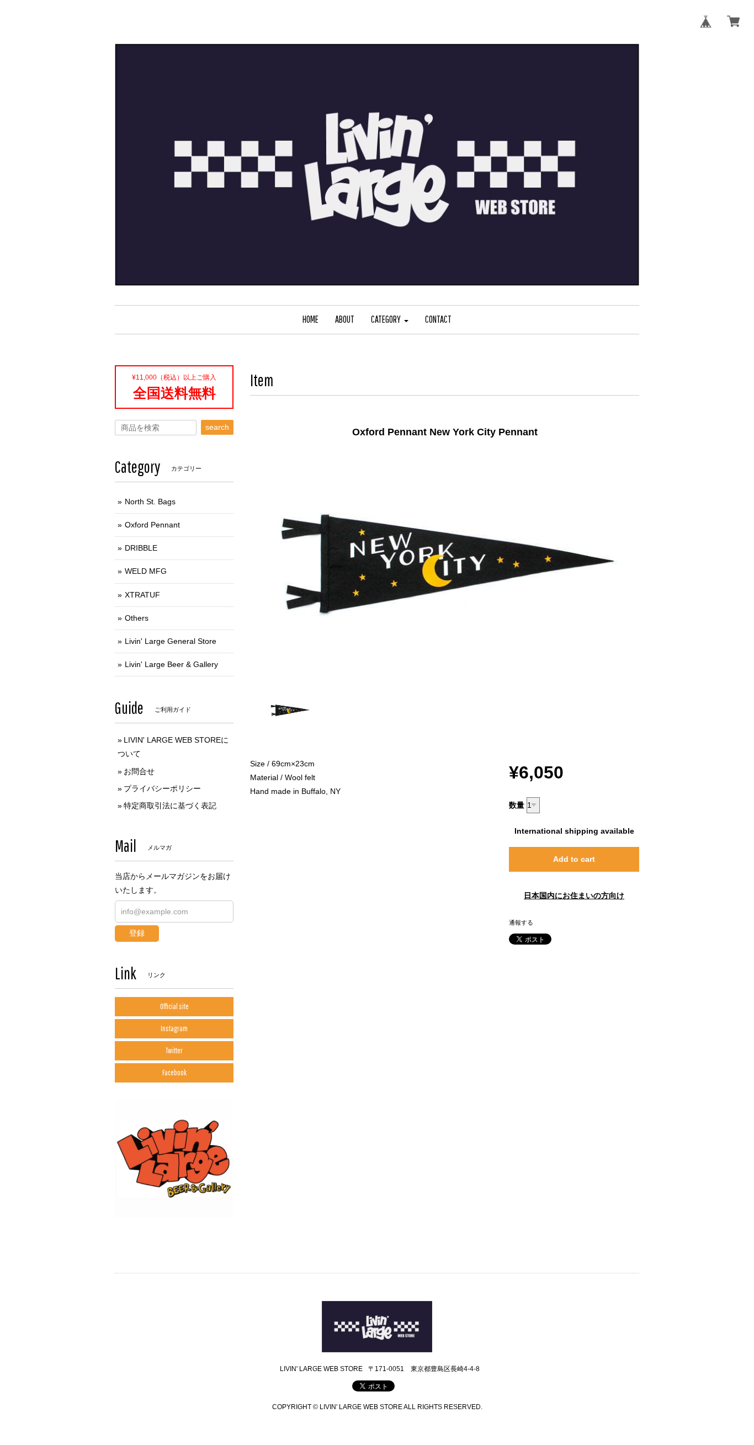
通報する (521, 922)
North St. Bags (150, 501)
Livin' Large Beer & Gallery (171, 664)
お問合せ (139, 771)
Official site (174, 1006)
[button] (390, 320)
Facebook (174, 1072)
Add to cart (574, 859)
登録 (137, 933)
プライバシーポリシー (162, 788)
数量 (516, 805)
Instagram (174, 1028)
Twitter (174, 1050)
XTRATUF (142, 594)
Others (136, 618)
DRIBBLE (141, 547)
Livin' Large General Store (170, 641)
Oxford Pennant (152, 524)
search (217, 427)
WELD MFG (146, 571)
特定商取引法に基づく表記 (170, 805)
